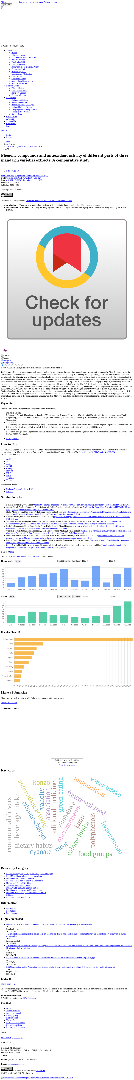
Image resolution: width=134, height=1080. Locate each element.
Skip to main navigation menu (31, 2)
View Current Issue (67, 765)
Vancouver (10, 480)
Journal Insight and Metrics (23, 81)
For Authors (11, 911)
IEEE (8, 473)
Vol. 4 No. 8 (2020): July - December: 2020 (24, 146)
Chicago (9, 468)
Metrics (59, 368)
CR (15, 1037)
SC (18, 1037)
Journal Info (11, 50)
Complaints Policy (19, 69)
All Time (76, 561)
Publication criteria (14, 1025)
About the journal (13, 1013)
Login (8, 135)
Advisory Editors (19, 93)
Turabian (10, 478)
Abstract (4, 368)
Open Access (17, 76)
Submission (11, 97)
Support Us (11, 121)
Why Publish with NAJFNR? (24, 57)
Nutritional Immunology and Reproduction (24, 890)
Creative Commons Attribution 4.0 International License (49, 200)
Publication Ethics (19, 62)
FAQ (8, 126)
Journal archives (13, 1011)
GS (9, 1037)
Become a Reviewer (20, 95)
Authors (11, 368)
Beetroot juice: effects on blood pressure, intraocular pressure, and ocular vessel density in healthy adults (49, 924)
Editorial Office (18, 88)
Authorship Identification (22, 107)
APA (8, 464)
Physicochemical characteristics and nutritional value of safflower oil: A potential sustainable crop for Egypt (50, 957)
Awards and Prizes (19, 83)
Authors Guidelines (20, 100)
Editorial (9, 895)
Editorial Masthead (19, 90)
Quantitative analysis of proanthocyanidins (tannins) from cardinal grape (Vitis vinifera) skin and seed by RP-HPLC (81, 505)
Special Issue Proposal (21, 112)
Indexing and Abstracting (22, 74)
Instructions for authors (15, 1022)
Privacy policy (12, 1015)
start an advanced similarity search (27, 556)
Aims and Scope (18, 55)
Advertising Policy (19, 71)
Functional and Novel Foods (18, 897)
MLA (8, 475)
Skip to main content (9, 2)
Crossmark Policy (19, 79)
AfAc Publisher (29, 998)
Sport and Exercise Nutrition (18, 885)
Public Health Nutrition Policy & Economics (24, 881)
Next (12, 552)
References (37, 368)
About (14, 53)
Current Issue (11, 116)
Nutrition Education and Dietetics (20, 878)
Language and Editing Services (24, 109)
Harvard (9, 471)
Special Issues (17, 114)
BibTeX (9, 491)
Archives (10, 119)
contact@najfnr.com (15, 1064)
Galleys (19, 368)
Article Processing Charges (23, 105)
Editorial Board (12, 86)
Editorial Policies (19, 64)
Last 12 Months (64, 561)
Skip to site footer (51, 2)
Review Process (18, 60)
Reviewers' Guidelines (15, 1027)
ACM (8, 459)
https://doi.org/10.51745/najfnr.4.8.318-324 (23, 178)
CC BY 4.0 (40, 1070)
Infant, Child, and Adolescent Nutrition (22, 888)
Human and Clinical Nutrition (18, 883)
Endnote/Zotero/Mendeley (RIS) (19, 489)
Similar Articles (49, 368)
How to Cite (27, 368)
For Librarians (12, 913)
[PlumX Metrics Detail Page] (5, 350)
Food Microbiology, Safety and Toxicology (24, 876)
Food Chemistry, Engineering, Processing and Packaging (24, 175)
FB (2, 1037)
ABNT (9, 466)
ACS (8, 461)
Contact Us (11, 123)
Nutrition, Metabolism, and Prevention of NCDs (26, 892)
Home (9, 142)
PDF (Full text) (12, 171)
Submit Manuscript (19, 102)
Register (9, 137)
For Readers (11, 908)
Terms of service (13, 1020)
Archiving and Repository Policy (25, 67)
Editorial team (12, 1018)
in (7, 1037)
